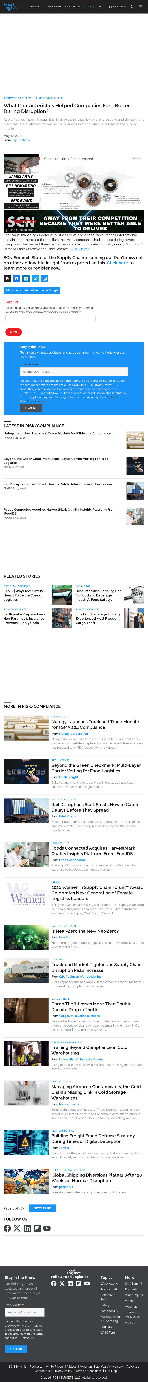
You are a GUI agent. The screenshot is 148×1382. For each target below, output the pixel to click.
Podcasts (36, 1366)
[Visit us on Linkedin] (27, 1228)
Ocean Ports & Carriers (68, 1170)
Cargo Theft (60, 998)
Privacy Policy (36, 401)
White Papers (55, 1366)
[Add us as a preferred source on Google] (44, 278)
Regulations (60, 760)
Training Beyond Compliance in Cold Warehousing (89, 1050)
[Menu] (140, 6)
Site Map (111, 1371)
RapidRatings (20, 140)
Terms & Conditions (89, 1371)
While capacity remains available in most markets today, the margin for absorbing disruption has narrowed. (97, 984)
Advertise (133, 1366)
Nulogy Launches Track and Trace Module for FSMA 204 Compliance (57, 433)
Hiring (55, 882)
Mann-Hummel (69, 1104)
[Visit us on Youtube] (47, 1228)
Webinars (86, 1366)
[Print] (7, 278)
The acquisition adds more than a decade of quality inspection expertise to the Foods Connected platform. (93, 867)
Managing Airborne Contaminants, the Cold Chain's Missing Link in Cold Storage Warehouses (96, 1092)
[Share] (16, 278)
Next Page (42, 1208)
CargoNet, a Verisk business (79, 1016)
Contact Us (42, 1371)
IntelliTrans (67, 816)
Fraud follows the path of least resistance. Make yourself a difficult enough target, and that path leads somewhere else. (96, 1155)
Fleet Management (17, 586)
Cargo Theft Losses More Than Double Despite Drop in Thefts (91, 1006)
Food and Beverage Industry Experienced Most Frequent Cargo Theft (98, 618)
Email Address (31, 364)
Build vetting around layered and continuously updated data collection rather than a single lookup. (92, 785)
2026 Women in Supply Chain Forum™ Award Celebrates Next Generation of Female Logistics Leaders (97, 893)
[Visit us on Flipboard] (37, 1228)
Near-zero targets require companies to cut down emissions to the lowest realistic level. (97, 945)
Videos (72, 1366)
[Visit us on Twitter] (17, 1228)
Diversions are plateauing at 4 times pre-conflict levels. (89, 1192)
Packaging (83, 586)
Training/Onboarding (67, 1042)
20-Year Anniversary (109, 1366)
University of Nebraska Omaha (81, 1059)
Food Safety (60, 716)
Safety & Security (18, 98)
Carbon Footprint (64, 926)
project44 (66, 1187)
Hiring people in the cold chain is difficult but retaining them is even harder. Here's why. (96, 1067)
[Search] (131, 6)
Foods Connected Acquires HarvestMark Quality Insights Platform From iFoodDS (60, 511)
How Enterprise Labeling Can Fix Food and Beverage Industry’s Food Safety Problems (98, 595)
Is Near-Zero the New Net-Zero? (85, 931)
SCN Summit (80, 249)
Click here (117, 262)
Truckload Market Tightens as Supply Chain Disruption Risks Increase (96, 967)
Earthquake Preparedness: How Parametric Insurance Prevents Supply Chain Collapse (25, 618)
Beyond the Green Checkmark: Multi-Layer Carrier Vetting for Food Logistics (56, 461)
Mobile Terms (116, 397)
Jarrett (64, 1148)
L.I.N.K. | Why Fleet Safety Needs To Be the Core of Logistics (23, 595)
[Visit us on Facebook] (7, 1228)
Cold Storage (61, 1081)
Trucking (58, 959)
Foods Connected (72, 860)
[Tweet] (35, 278)
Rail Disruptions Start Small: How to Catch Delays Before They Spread (58, 484)
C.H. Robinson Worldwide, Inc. (80, 976)
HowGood (66, 937)
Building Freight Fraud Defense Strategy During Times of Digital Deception (93, 1138)
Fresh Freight (68, 777)
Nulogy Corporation (73, 733)
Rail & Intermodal (64, 799)
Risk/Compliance (49, 98)
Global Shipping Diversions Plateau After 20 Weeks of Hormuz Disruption (96, 1177)
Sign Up (31, 408)
